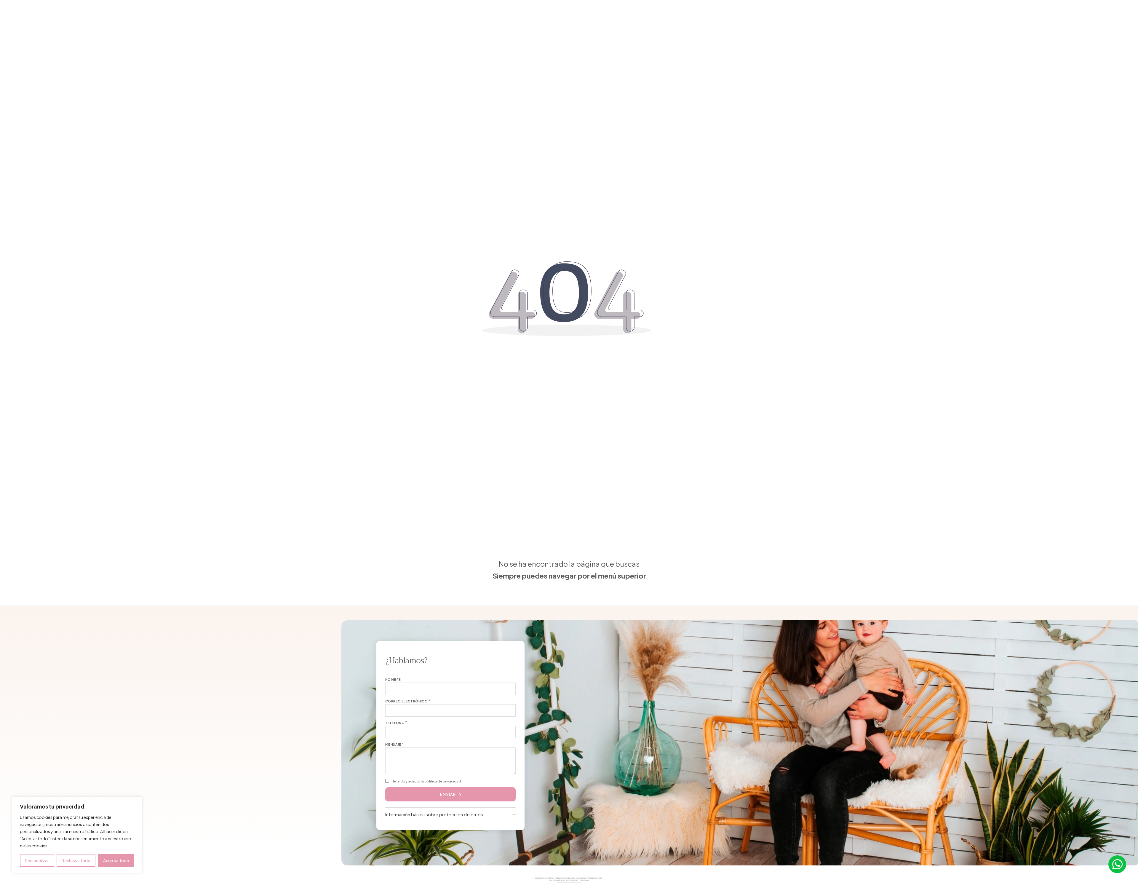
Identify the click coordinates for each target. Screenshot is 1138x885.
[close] (351, 14)
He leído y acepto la (426, 781)
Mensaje (393, 744)
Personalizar (37, 860)
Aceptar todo (116, 860)
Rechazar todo (76, 860)
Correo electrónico (406, 701)
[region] (77, 835)
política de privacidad (442, 781)
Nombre (393, 679)
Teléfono (395, 722)
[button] (450, 814)
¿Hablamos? (770, 15)
